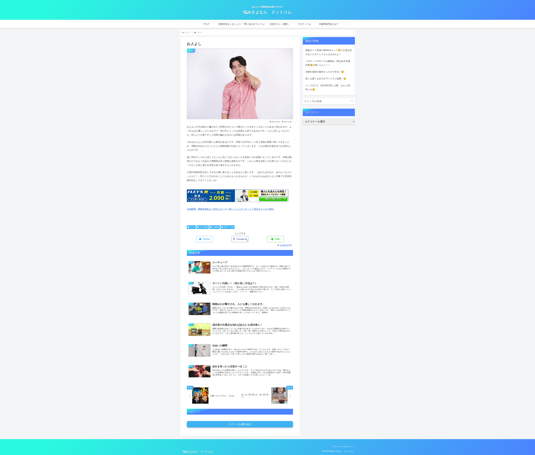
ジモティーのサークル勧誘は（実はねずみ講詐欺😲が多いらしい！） (328, 63)
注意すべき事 (229, 227)
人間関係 (215, 227)
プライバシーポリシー (342, 446)
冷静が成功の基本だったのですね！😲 (325, 71)
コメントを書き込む (240, 424)
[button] (352, 101)
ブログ (192, 227)
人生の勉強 (204, 227)
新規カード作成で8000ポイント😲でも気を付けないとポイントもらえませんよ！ (329, 52)
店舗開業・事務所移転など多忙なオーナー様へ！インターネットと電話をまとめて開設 (230, 209)
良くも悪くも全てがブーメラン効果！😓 (326, 78)
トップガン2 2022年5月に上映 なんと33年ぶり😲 (328, 87)
